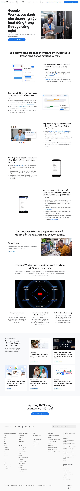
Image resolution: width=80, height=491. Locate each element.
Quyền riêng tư (14, 485)
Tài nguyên (41, 2)
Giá (37, 2)
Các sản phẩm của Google (41, 485)
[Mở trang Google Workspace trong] (8, 2)
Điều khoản (21, 485)
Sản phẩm (23, 2)
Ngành (29, 2)
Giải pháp (17, 2)
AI (33, 2)
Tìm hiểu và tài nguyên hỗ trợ (69, 434)
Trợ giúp (50, 485)
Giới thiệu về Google (30, 485)
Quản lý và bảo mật (23, 433)
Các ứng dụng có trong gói (10, 433)
